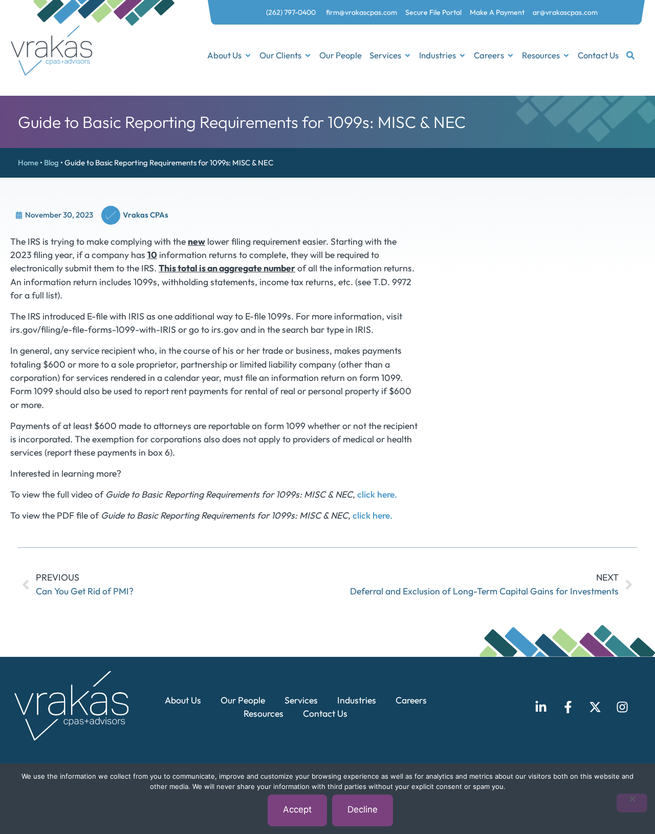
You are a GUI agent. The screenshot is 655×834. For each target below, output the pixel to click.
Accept (297, 809)
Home (28, 162)
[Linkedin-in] (541, 707)
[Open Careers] (510, 55)
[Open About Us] (248, 55)
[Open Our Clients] (308, 55)
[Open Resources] (566, 55)
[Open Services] (407, 55)
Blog (51, 162)
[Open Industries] (462, 55)
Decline (362, 809)
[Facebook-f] (568, 707)
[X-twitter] (595, 707)
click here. (377, 494)
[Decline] (632, 803)
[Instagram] (622, 707)
